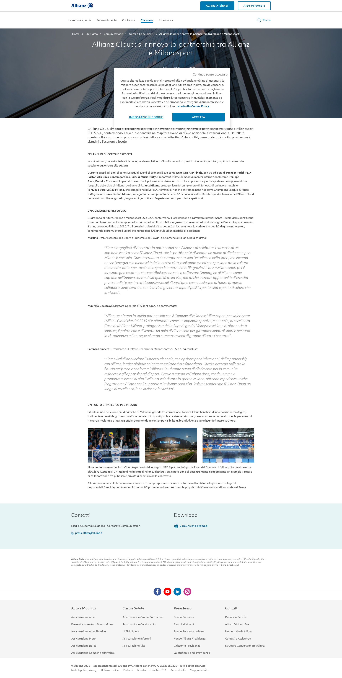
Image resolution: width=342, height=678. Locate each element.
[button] (264, 20)
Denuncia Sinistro (236, 617)
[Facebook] (156, 590)
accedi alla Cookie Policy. (193, 106)
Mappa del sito (199, 670)
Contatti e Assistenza (238, 638)
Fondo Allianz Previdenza (190, 638)
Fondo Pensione (184, 617)
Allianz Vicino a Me (237, 624)
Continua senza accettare (210, 74)
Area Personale (254, 5)
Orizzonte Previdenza (187, 646)
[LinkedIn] (176, 590)
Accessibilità (178, 670)
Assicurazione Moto (83, 638)
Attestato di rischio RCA (151, 670)
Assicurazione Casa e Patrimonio (143, 617)
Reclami (128, 670)
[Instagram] (186, 590)
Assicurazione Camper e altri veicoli (93, 653)
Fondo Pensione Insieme (189, 631)
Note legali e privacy (84, 670)
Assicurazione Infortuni (137, 638)
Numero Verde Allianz (238, 631)
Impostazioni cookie (146, 117)
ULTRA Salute (131, 631)
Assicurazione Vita (134, 646)
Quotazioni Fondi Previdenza (192, 653)
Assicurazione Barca (83, 646)
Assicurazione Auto (83, 617)
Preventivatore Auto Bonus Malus (92, 624)
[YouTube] (166, 590)
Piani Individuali (184, 624)
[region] (172, 98)
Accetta (198, 117)
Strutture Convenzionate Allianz (245, 646)
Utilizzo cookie (110, 670)
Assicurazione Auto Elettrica (88, 631)
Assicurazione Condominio (139, 624)
